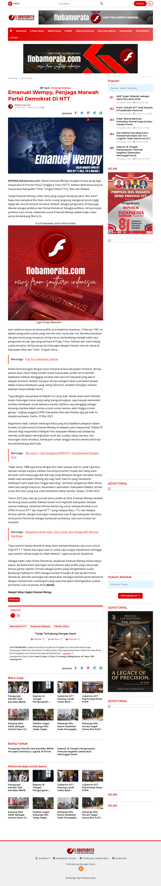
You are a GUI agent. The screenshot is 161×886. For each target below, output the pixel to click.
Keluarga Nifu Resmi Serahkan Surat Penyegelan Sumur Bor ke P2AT (67, 726)
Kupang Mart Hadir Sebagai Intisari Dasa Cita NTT (18, 726)
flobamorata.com (23, 105)
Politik (68, 31)
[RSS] (80, 869)
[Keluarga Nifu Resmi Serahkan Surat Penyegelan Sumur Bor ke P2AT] (67, 715)
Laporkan (37, 639)
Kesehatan (126, 31)
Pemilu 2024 (61, 626)
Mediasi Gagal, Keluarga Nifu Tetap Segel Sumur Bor (41, 726)
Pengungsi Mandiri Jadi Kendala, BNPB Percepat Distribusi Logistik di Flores (18, 699)
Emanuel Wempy (40, 626)
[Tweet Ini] (82, 113)
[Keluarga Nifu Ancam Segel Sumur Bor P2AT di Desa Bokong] (92, 715)
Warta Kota (54, 31)
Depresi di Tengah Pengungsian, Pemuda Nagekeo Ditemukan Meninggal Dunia (43, 699)
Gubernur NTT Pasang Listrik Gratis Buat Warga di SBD (65, 699)
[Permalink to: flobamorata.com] (10, 106)
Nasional (21, 31)
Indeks (140, 3)
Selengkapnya (129, 595)
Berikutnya (14, 599)
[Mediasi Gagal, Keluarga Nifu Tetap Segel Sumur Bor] (43, 715)
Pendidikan (142, 31)
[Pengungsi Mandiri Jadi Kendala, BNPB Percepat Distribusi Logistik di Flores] (18, 687)
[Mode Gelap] (150, 3)
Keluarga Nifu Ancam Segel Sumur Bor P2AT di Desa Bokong (91, 726)
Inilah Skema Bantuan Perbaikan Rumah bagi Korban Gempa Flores (134, 121)
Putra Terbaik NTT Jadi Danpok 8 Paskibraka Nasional (135, 109)
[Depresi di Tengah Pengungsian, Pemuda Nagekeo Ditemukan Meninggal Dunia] (43, 687)
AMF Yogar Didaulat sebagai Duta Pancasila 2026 (133, 98)
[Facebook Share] (75, 113)
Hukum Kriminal (85, 31)
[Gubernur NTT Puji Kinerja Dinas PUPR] (92, 687)
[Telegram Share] (94, 113)
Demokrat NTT (18, 626)
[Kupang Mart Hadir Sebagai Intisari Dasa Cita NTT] (18, 715)
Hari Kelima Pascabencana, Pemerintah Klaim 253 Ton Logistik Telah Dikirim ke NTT (134, 135)
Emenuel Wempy (61, 88)
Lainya (13, 37)
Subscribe (72, 639)
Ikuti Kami (55, 639)
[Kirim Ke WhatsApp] (100, 113)
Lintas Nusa (37, 31)
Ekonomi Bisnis (107, 31)
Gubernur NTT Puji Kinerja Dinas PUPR (92, 699)
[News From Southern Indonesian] (21, 17)
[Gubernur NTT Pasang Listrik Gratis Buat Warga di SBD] (67, 687)
